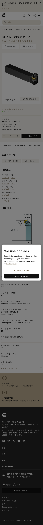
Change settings (21, 270)
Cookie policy (11, 264)
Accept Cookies (21, 276)
